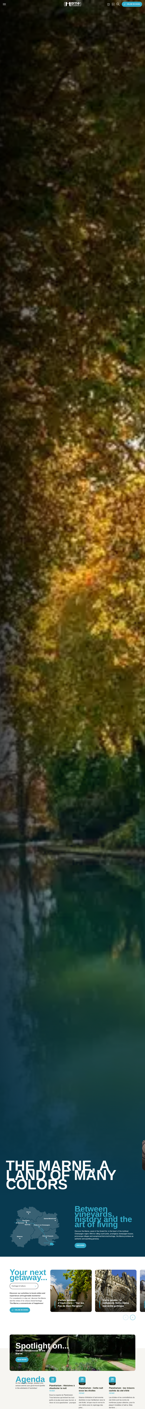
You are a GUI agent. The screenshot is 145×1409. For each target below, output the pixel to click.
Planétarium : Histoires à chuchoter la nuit (62, 1386)
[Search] (118, 4)
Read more (22, 1360)
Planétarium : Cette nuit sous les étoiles (91, 1389)
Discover (80, 1245)
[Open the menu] (4, 4)
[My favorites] (113, 4)
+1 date (112, 1383)
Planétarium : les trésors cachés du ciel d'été (121, 1389)
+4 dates (82, 1383)
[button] (125, 1317)
